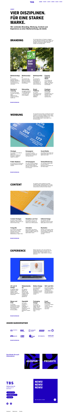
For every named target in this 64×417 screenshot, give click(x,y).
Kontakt (60, 1)
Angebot (40, 1)
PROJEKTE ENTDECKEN (14, 102)
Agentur (48, 1)
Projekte (44, 1)
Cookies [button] (20, 411)
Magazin (56, 1)
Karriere (53, 1)
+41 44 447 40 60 (10, 392)
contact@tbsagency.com (12, 394)
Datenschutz (15, 411)
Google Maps (9, 397)
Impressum (8, 411)
